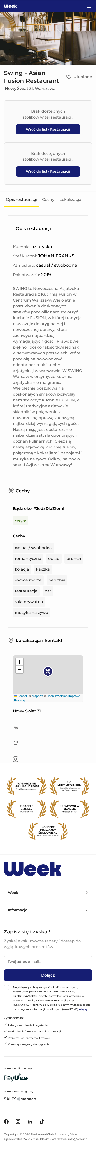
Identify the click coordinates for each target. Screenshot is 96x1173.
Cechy (48, 199)
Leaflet (22, 696)
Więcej (83, 1009)
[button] (48, 672)
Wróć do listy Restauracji (48, 129)
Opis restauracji (21, 199)
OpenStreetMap (57, 696)
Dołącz (48, 975)
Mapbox (37, 696)
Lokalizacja (70, 199)
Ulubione (82, 76)
